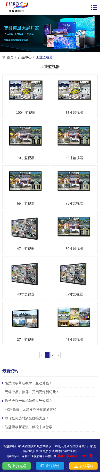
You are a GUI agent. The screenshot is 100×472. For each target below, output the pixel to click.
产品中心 (25, 57)
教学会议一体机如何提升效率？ (28, 401)
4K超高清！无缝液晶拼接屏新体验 (31, 409)
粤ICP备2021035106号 (75, 456)
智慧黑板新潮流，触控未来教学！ (30, 427)
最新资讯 (10, 371)
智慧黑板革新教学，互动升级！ (28, 383)
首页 (10, 57)
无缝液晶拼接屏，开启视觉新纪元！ (32, 392)
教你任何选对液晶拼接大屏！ (27, 418)
